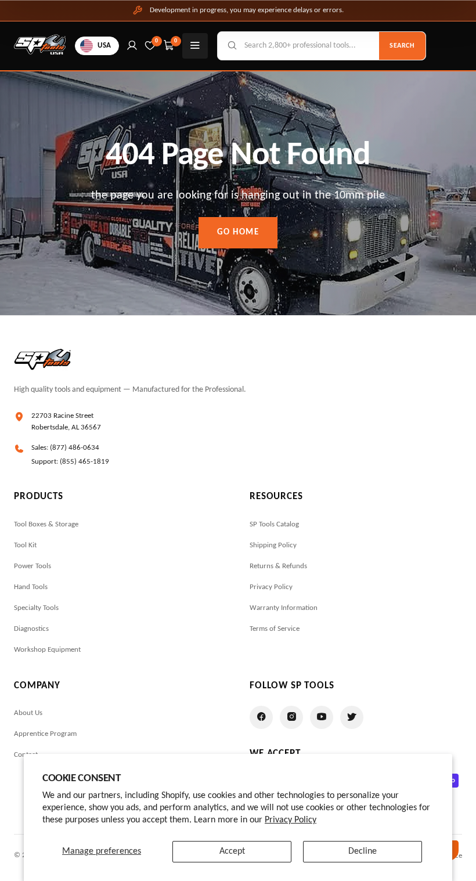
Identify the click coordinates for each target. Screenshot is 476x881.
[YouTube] (321, 717)
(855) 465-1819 (84, 461)
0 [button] (176, 41)
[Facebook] (261, 717)
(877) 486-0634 (74, 448)
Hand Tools (31, 587)
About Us (28, 713)
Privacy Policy (290, 820)
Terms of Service (275, 629)
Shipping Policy (273, 545)
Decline (362, 851)
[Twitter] (351, 717)
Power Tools (32, 566)
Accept (232, 851)
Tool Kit (25, 545)
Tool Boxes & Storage (46, 524)
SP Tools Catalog (274, 524)
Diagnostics (31, 629)
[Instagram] (291, 717)
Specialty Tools (36, 608)
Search (402, 45)
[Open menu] (195, 46)
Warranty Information (284, 608)
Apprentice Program (45, 734)
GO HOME (238, 232)
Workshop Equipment (47, 649)
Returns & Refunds (278, 566)
